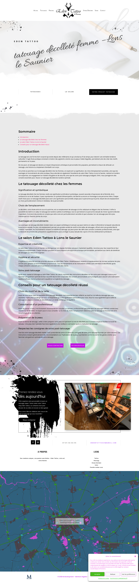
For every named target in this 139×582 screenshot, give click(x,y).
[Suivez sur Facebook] (33, 442)
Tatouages (43, 10)
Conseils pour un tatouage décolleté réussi (34, 145)
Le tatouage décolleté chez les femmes (33, 140)
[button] (135, 556)
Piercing (51, 10)
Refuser (112, 574)
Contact (102, 10)
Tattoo (96, 458)
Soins (96, 10)
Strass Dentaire (88, 10)
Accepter (97, 574)
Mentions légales (81, 577)
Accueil (36, 10)
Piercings (96, 460)
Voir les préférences (128, 574)
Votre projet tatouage (103, 92)
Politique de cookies (103, 578)
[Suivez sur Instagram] (38, 442)
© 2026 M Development (66, 577)
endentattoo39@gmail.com (103, 443)
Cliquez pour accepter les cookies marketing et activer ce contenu (69, 521)
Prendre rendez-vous (96, 467)
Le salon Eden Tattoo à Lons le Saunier (33, 142)
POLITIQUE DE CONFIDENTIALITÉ (118, 578)
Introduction (24, 137)
